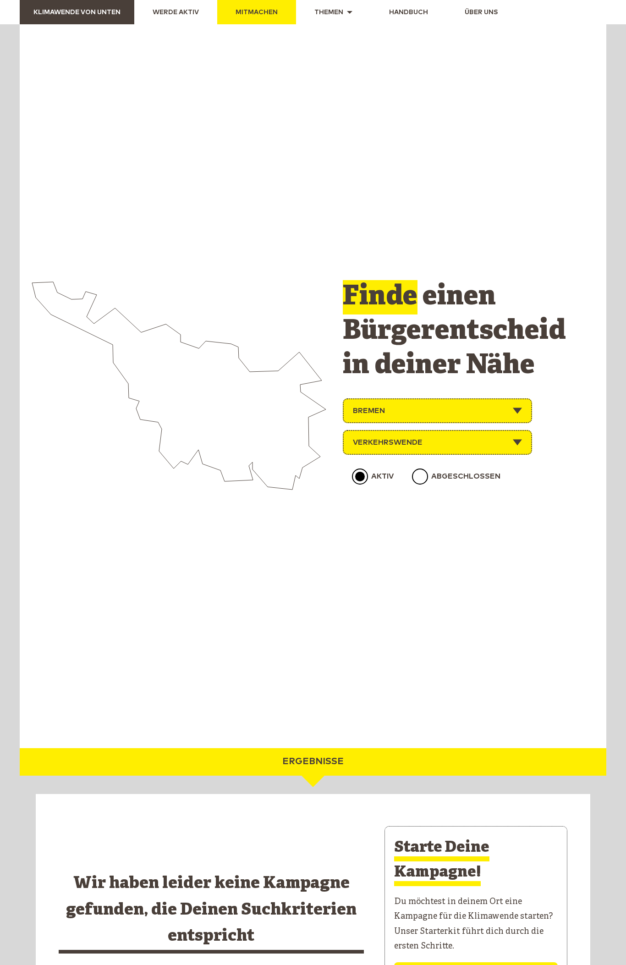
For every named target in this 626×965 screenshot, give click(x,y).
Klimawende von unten (77, 12)
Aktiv (382, 476)
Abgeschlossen (465, 476)
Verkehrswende (388, 442)
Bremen (369, 410)
